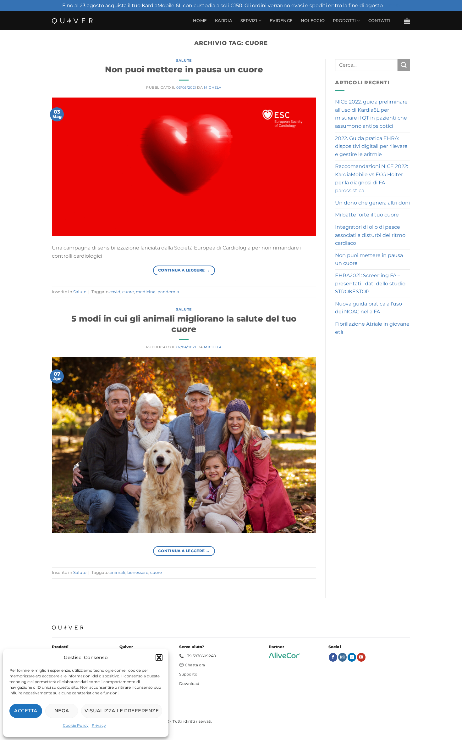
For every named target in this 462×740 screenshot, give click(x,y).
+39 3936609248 (200, 655)
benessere (137, 572)
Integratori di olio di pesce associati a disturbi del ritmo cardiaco (370, 235)
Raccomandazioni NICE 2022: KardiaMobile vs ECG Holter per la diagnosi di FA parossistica (371, 178)
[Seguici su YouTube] (361, 657)
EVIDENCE (281, 20)
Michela (213, 87)
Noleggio (313, 20)
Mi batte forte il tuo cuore (367, 215)
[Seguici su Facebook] (333, 657)
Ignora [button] (392, 5)
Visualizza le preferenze (122, 711)
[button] (159, 657)
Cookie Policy (76, 725)
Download (189, 683)
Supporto (188, 674)
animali (117, 572)
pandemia (168, 291)
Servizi (248, 20)
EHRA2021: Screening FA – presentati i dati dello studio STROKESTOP (370, 283)
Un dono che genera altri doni (372, 203)
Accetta (25, 711)
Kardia (223, 20)
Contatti (379, 20)
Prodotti (344, 20)
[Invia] (404, 65)
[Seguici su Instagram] (342, 657)
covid (114, 291)
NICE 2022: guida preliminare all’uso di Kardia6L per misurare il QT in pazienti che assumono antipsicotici (371, 114)
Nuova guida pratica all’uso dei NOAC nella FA (368, 308)
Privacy (99, 725)
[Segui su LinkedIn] (352, 657)
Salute (183, 60)
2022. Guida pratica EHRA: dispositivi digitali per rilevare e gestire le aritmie (371, 146)
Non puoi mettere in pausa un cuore (184, 69)
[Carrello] (407, 21)
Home (200, 20)
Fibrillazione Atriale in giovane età (372, 328)
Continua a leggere (184, 270)
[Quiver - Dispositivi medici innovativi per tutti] (72, 20)
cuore (128, 291)
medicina (146, 291)
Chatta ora (195, 665)
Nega (61, 711)
